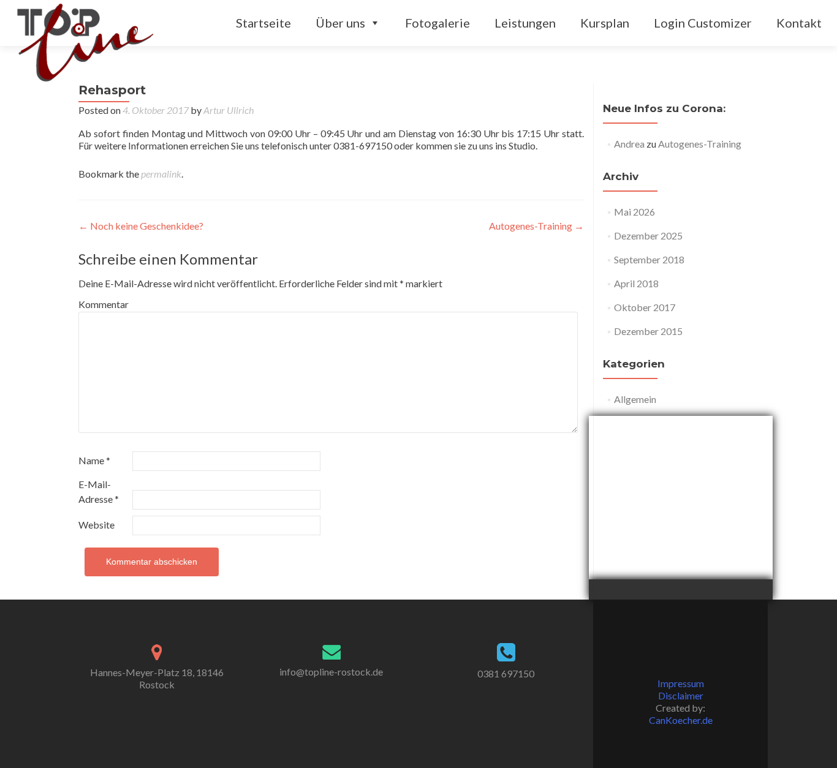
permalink (161, 173)
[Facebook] (680, 653)
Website (96, 524)
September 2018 (649, 259)
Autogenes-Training (536, 226)
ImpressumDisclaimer (680, 689)
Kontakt (799, 22)
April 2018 (636, 283)
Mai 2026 (634, 211)
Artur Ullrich (228, 110)
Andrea (629, 143)
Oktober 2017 (644, 307)
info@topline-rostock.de (331, 671)
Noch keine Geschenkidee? (140, 226)
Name (94, 460)
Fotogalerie (437, 22)
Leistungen (525, 22)
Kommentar (103, 304)
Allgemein (635, 399)
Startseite (263, 22)
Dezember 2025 (648, 235)
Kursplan (604, 22)
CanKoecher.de (681, 720)
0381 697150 (505, 673)
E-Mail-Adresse (98, 491)
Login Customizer (703, 22)
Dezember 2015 (648, 331)
